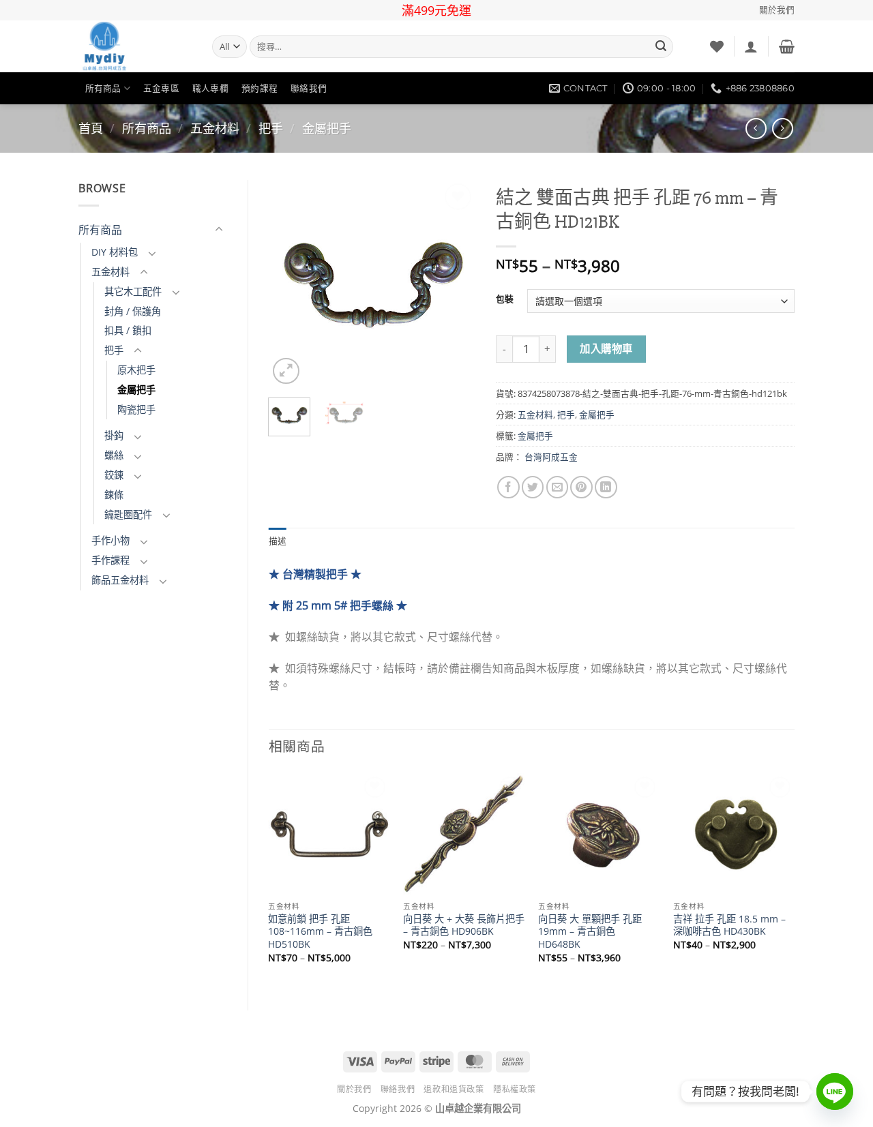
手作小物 (110, 540)
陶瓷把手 (136, 409)
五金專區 (161, 88)
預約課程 (259, 88)
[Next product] (756, 128)
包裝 (505, 299)
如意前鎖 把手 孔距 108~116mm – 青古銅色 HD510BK (320, 931)
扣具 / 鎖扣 (127, 330)
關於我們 (777, 10)
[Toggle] (219, 230)
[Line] (834, 1091)
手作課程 (110, 560)
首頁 (90, 128)
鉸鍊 (113, 474)
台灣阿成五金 (551, 457)
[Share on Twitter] (533, 487)
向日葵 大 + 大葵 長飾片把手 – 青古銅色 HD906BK (463, 925)
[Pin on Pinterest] (581, 487)
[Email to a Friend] (557, 487)
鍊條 (113, 494)
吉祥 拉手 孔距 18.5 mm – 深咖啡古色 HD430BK (729, 925)
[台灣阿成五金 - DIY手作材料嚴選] (135, 46)
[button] (751, 46)
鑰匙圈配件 (128, 514)
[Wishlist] (717, 46)
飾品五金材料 (120, 579)
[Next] (454, 284)
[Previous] (290, 284)
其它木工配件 (133, 291)
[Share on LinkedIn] (606, 487)
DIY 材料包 (114, 251)
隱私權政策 (514, 1089)
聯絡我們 (309, 88)
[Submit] (660, 46)
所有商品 (103, 88)
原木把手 (136, 369)
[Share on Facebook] (508, 487)
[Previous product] (782, 128)
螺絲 (113, 455)
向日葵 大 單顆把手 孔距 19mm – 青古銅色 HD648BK (590, 931)
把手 (270, 128)
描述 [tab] (278, 541)
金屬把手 (326, 128)
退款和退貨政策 (454, 1089)
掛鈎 (113, 435)
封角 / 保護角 (132, 311)
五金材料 (214, 128)
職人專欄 (210, 88)
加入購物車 (606, 349)
